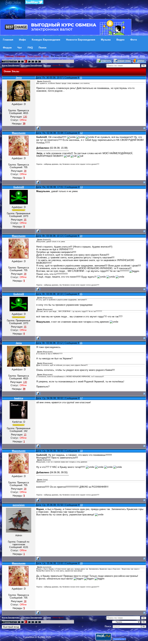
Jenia (19, 77)
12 (81, 133)
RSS (142, 56)
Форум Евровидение (10, 65)
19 (81, 505)
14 (81, 236)
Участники (102, 56)
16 (81, 343)
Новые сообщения (85, 56)
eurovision (19, 505)
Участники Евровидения (31, 65)
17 (81, 398)
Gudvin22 (18, 187)
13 (81, 187)
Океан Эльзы (58, 65)
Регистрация (34, 56)
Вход (46, 56)
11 (81, 77)
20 (81, 563)
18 (81, 450)
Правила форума (119, 56)
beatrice (18, 398)
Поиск (134, 56)
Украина (47, 65)
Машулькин (18, 133)
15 (81, 294)
